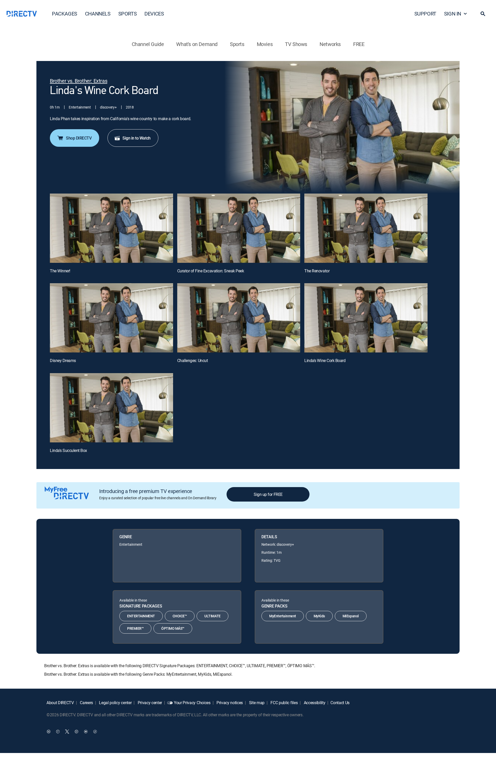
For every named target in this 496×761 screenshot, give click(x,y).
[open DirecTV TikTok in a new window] (95, 731)
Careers (86, 702)
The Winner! (60, 271)
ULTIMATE (212, 615)
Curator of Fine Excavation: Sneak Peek (210, 271)
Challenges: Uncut (192, 360)
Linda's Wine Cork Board (324, 360)
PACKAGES (64, 13)
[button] (483, 14)
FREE (358, 44)
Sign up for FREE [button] (268, 494)
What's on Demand (197, 44)
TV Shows (296, 44)
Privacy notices (229, 702)
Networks (330, 44)
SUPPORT (425, 13)
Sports (237, 44)
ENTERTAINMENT (141, 615)
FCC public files (284, 702)
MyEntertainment (282, 615)
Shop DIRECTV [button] (78, 138)
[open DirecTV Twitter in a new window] (67, 731)
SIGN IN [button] (452, 13)
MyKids (319, 615)
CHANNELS (98, 13)
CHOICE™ (180, 615)
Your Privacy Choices (192, 702)
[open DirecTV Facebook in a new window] (58, 731)
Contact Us (340, 702)
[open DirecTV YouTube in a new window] (86, 731)
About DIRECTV (60, 702)
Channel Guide (148, 44)
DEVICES (154, 13)
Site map (256, 702)
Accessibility (314, 702)
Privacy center (149, 702)
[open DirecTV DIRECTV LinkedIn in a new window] (49, 731)
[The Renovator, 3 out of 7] (366, 228)
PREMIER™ (135, 628)
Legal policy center (115, 702)
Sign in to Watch (136, 138)
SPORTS (127, 13)
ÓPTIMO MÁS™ (172, 628)
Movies (265, 44)
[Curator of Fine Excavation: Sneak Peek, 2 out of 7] (238, 228)
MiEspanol (351, 615)
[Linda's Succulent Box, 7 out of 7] (111, 407)
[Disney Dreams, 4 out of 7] (111, 317)
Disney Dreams (63, 360)
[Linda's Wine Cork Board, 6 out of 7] (366, 317)
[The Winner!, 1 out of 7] (111, 228)
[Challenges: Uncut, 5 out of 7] (238, 317)
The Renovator (316, 271)
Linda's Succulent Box (68, 450)
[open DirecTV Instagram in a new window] (76, 731)
